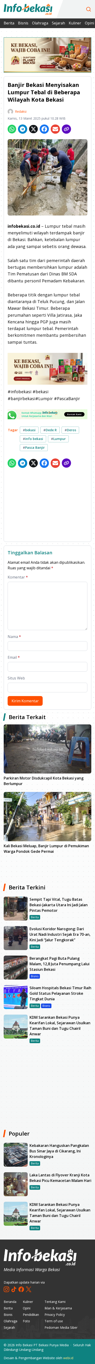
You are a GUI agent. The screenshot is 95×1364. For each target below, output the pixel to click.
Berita (9, 23)
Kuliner (75, 23)
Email (14, 657)
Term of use (54, 1321)
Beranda (10, 1301)
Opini (26, 1308)
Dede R (50, 430)
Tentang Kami (55, 1301)
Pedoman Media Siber (61, 1327)
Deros (70, 430)
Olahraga (40, 23)
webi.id (68, 1358)
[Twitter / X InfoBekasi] (28, 1289)
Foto (26, 1321)
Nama (14, 636)
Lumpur (58, 439)
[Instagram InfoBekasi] (6, 1289)
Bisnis (23, 23)
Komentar (18, 577)
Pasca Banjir (34, 447)
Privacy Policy (55, 1314)
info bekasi (33, 439)
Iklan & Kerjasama (58, 1308)
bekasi (29, 430)
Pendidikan (31, 1314)
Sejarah (58, 23)
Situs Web (16, 678)
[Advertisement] (47, 505)
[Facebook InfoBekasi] (21, 1289)
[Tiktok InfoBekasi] (14, 1289)
